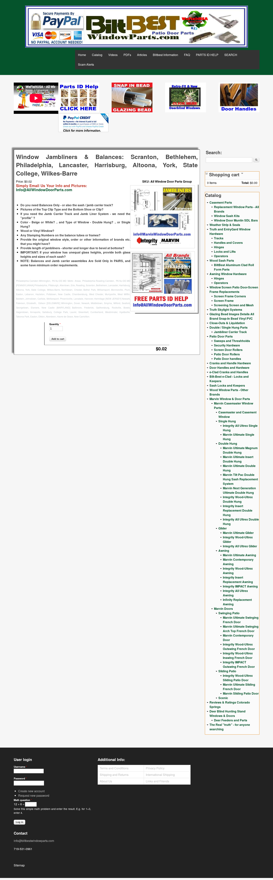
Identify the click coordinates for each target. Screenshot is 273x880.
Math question (23, 800)
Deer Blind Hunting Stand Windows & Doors (227, 713)
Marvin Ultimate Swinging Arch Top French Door (241, 628)
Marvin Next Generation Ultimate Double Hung (239, 490)
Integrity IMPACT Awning (240, 586)
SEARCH (230, 55)
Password (20, 778)
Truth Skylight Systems (225, 309)
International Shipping (160, 775)
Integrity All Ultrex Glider (240, 546)
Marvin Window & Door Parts (229, 399)
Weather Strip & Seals (224, 225)
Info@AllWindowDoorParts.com (44, 189)
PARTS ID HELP (207, 55)
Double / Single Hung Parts (228, 327)
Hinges (219, 247)
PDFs (127, 55)
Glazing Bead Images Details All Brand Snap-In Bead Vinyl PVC (231, 316)
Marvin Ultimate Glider (238, 533)
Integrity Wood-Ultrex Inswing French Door (238, 655)
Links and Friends (157, 781)
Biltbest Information (165, 55)
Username (20, 766)
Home (82, 55)
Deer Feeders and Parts (230, 720)
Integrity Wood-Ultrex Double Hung (238, 499)
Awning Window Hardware (228, 274)
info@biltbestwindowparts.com (34, 841)
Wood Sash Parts (221, 260)
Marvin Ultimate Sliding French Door (239, 686)
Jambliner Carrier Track (230, 332)
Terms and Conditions (114, 768)
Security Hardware (227, 345)
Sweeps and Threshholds (232, 341)
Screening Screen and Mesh (234, 305)
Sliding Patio (227, 671)
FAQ (187, 55)
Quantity (55, 324)
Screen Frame (224, 300)
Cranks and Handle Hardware (230, 363)
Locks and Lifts (225, 251)
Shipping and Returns (114, 775)
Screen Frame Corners (230, 296)
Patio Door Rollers (227, 354)
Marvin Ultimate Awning (239, 555)
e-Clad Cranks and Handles (228, 372)
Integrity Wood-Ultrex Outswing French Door (239, 646)
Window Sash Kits (227, 216)
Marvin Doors (223, 608)
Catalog (97, 55)
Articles (142, 55)
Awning (223, 550)
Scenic (223, 698)
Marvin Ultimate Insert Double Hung (238, 459)
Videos (113, 55)
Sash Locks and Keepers (227, 385)
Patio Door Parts (221, 336)
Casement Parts (220, 202)
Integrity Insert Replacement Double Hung (237, 510)
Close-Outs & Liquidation (227, 323)
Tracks (218, 238)
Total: (245, 183)
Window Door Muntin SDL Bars (236, 220)
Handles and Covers (228, 242)
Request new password (33, 795)
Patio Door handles (227, 359)
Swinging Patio (229, 613)
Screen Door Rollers (228, 350)
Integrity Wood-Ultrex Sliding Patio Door (238, 677)
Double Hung (227, 443)
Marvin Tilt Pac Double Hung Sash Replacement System (240, 479)
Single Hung (227, 421)
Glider (222, 528)
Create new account (31, 791)
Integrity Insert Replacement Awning (238, 579)
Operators (221, 256)
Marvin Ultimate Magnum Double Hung (240, 450)
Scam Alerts (86, 64)
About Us (106, 781)
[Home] (136, 27)
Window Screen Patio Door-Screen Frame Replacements (233, 289)
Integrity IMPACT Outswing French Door (239, 664)
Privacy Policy (155, 768)
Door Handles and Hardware (229, 367)
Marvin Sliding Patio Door (241, 693)
